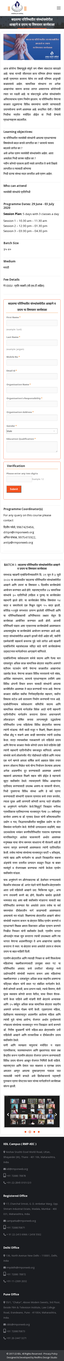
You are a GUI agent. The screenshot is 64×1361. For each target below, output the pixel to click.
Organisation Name (18, 384)
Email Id (11, 370)
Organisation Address (20, 412)
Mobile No (13, 356)
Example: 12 (38, 479)
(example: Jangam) (15, 349)
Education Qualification (21, 438)
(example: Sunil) (14, 329)
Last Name (13, 337)
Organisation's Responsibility (24, 398)
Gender (11, 425)
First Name (13, 317)
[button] (25, 1132)
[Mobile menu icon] (59, 8)
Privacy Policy (51, 1353)
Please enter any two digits (22, 473)
